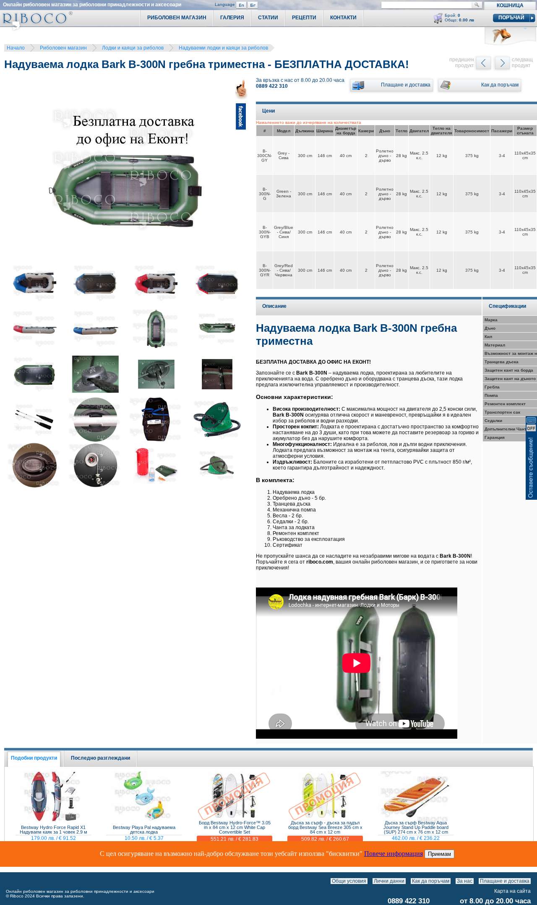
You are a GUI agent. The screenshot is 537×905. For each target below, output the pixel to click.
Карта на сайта (512, 891)
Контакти (343, 18)
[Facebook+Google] (241, 169)
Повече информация (393, 853)
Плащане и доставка (504, 881)
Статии (268, 18)
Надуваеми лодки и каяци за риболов (223, 48)
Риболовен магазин (63, 48)
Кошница (510, 5)
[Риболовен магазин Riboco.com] (36, 29)
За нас (464, 881)
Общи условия (349, 881)
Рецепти (304, 18)
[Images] (532, 881)
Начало (16, 48)
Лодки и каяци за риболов (133, 48)
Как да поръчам (430, 881)
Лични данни (389, 881)
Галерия (232, 18)
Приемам (439, 854)
